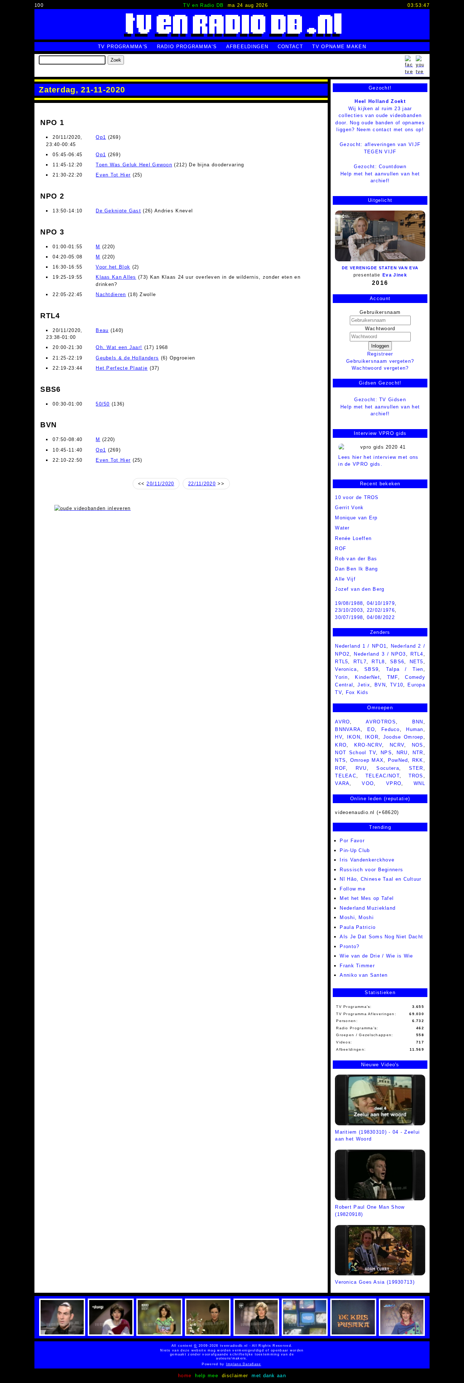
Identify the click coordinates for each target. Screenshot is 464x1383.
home (184, 1375)
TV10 (396, 685)
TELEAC (345, 775)
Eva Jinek (394, 275)
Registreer (380, 354)
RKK (417, 760)
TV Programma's (123, 46)
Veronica (346, 669)
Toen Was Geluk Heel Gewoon (134, 164)
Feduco (390, 729)
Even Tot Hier (113, 175)
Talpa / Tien (404, 669)
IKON (353, 737)
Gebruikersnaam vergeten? (380, 361)
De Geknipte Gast (118, 210)
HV (338, 737)
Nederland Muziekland (367, 908)
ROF (340, 548)
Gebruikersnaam (380, 312)
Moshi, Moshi (357, 917)
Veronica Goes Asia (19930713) (375, 1282)
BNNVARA (348, 729)
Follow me (352, 889)
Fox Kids (357, 692)
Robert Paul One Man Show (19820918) (370, 1210)
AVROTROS (380, 721)
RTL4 (416, 654)
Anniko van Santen (364, 975)
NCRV (397, 745)
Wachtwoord (380, 328)
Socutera (387, 768)
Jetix (363, 685)
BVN (380, 685)
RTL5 (341, 661)
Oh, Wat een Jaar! (119, 347)
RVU (361, 768)
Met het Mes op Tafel (367, 898)
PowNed (398, 760)
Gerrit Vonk (349, 507)
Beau (102, 330)
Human (414, 729)
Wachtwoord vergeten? (380, 368)
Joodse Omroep (403, 737)
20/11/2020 (160, 483)
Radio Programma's (187, 46)
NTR (418, 752)
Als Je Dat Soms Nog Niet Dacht (381, 936)
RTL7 (359, 661)
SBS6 (397, 661)
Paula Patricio (358, 927)
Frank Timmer (357, 965)
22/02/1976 (381, 610)
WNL (419, 783)
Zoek (116, 60)
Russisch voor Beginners (371, 869)
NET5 (416, 661)
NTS (340, 760)
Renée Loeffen (353, 538)
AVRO (342, 721)
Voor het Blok (113, 267)
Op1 (101, 137)
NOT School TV (355, 752)
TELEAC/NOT (382, 775)
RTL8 (378, 661)
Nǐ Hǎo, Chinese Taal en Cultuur (380, 879)
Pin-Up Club (355, 850)
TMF (392, 677)
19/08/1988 (349, 603)
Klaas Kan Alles (116, 277)
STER (416, 768)
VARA (342, 783)
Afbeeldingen (247, 46)
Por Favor (352, 840)
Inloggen (380, 346)
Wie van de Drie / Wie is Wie (376, 956)
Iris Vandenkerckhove (367, 860)
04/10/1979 (381, 603)
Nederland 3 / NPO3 (380, 654)
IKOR (371, 737)
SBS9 (371, 669)
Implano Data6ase (239, 1364)
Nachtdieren (111, 294)
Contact (290, 46)
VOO (368, 783)
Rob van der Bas (356, 558)
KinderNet (367, 677)
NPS (386, 752)
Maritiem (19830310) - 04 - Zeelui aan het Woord (377, 1135)
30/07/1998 (349, 617)
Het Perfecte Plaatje (122, 368)
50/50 (103, 404)
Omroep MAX (367, 760)
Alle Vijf (345, 579)
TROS (416, 775)
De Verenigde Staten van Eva (380, 268)
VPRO (393, 783)
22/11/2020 (202, 483)
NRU (402, 752)
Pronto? (349, 946)
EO (371, 729)
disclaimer (235, 1375)
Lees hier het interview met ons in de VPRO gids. (378, 460)
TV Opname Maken (339, 46)
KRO (341, 745)
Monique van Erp (356, 517)
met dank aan (269, 1375)
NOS (417, 745)
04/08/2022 (381, 617)
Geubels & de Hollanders (127, 358)
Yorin (341, 677)
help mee (206, 1375)
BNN (417, 721)
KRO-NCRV (368, 745)
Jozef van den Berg (359, 589)
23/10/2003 (349, 610)
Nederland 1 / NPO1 (360, 646)
